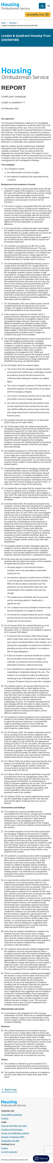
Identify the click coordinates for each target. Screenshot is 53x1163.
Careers (4, 1148)
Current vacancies (9, 1152)
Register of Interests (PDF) (12, 1137)
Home (3, 23)
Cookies (4, 1118)
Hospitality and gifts (10, 1141)
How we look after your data (14, 1126)
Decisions (13, 23)
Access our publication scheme (15, 1133)
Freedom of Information (12, 1129)
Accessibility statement (11, 1115)
